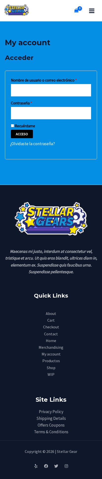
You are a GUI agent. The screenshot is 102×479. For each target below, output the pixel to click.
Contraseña (30, 102)
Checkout (51, 326)
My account (51, 353)
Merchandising (51, 347)
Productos (51, 360)
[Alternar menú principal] (92, 11)
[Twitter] (56, 466)
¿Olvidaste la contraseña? (32, 143)
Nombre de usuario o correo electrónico (51, 80)
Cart (51, 320)
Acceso (22, 134)
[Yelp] (36, 466)
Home (51, 340)
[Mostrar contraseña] (86, 113)
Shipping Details (51, 418)
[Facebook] (46, 466)
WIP (51, 374)
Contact (51, 333)
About (51, 313)
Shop (51, 367)
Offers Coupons (51, 425)
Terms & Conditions (51, 432)
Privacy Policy (51, 411)
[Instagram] (66, 466)
